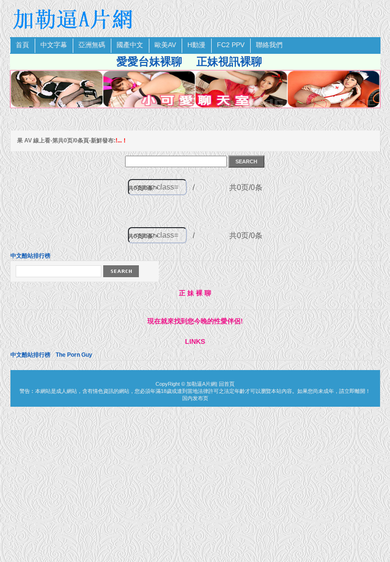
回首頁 (226, 384)
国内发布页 (195, 398)
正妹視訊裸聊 (229, 61)
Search (121, 271)
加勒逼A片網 (201, 384)
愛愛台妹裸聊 (149, 61)
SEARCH (246, 161)
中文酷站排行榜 (30, 255)
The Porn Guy (74, 354)
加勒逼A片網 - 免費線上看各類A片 (74, 19)
